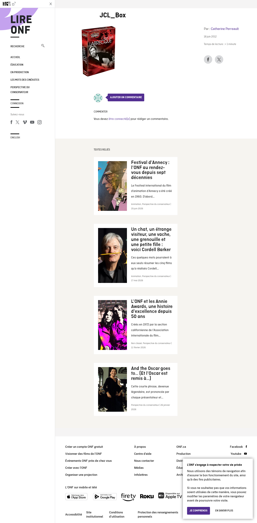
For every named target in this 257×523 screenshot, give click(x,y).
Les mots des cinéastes (24, 80)
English (15, 137)
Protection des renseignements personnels (158, 514)
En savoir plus (224, 510)
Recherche (17, 46)
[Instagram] (39, 123)
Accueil (15, 57)
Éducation (16, 65)
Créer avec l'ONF (76, 467)
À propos (140, 446)
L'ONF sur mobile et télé (81, 487)
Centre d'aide (142, 453)
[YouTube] (32, 123)
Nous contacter (144, 460)
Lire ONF (21, 25)
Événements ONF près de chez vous (88, 460)
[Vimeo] (25, 123)
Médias (139, 467)
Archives (182, 474)
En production (19, 72)
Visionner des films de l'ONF (83, 453)
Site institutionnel (94, 514)
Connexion (16, 103)
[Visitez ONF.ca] (23, 4)
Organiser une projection (81, 474)
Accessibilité (73, 514)
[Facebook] (11, 123)
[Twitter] (17, 123)
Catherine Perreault (225, 29)
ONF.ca (181, 446)
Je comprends (199, 510)
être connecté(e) (119, 119)
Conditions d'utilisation (116, 514)
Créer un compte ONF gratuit (84, 446)
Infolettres (141, 474)
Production (183, 453)
